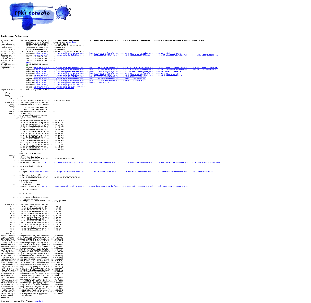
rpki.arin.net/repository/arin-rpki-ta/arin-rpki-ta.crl (60, 84)
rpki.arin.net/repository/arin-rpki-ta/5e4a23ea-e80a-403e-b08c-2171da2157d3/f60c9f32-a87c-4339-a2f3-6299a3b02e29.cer (90, 77)
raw (68, 42)
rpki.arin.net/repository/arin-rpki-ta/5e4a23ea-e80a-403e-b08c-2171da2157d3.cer (72, 82)
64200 (28, 62)
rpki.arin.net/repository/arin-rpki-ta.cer (54, 88)
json (74, 42)
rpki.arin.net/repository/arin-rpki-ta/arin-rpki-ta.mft (60, 86)
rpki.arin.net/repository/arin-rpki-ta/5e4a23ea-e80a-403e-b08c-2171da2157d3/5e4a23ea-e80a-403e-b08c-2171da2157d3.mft (90, 80)
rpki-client (39, 301)
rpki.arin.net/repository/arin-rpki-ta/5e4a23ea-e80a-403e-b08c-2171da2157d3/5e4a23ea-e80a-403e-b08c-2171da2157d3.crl (90, 79)
